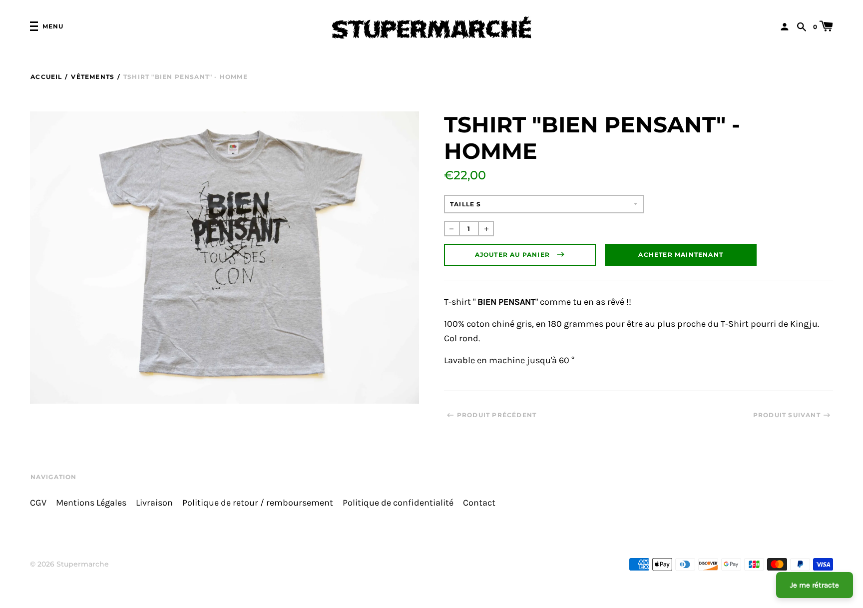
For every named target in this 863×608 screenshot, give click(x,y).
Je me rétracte (814, 585)
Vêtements (92, 76)
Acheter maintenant (680, 254)
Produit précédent (496, 415)
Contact (479, 503)
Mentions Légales (91, 503)
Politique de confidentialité (398, 503)
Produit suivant (787, 415)
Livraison (154, 503)
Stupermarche (82, 564)
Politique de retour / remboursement (257, 503)
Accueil (46, 76)
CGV (38, 503)
